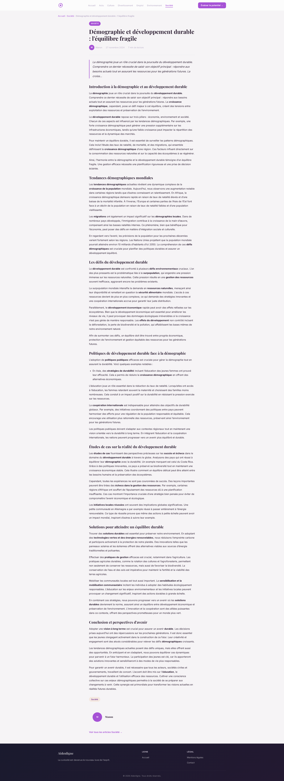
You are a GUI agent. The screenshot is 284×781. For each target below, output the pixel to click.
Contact (191, 762)
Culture (110, 5)
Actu (101, 5)
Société (169, 5)
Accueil (92, 5)
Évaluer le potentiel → (212, 5)
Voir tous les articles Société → (105, 732)
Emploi (140, 5)
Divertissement (125, 5)
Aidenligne (65, 753)
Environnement (154, 5)
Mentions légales (195, 757)
